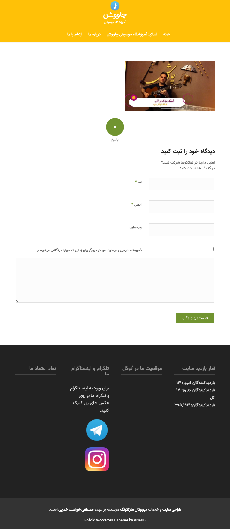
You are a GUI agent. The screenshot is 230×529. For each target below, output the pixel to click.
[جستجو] (60, 34)
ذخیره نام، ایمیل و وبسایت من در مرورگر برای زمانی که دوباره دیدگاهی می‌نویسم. (89, 250)
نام (138, 182)
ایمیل (136, 204)
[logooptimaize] (115, 13)
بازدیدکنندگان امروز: (198, 383)
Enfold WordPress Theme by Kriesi (114, 520)
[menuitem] (166, 34)
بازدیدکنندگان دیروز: (197, 390)
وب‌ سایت (135, 227)
